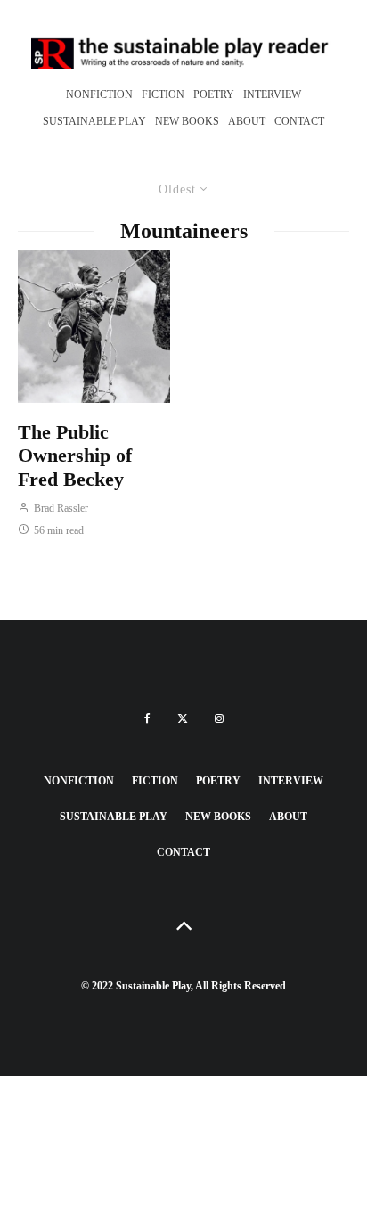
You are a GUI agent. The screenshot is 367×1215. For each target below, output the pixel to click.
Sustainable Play (94, 121)
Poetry (213, 94)
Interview (272, 94)
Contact (299, 121)
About (246, 121)
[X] (182, 718)
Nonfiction (99, 94)
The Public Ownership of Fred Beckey (75, 455)
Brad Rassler (59, 508)
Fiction (163, 94)
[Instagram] (219, 718)
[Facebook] (147, 718)
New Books (187, 121)
